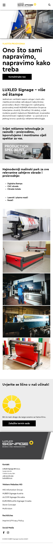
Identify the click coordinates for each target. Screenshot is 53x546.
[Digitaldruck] (26, 225)
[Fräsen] (26, 257)
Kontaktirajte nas (17, 77)
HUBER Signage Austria (12, 494)
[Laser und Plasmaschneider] (26, 321)
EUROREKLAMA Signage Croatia (16, 501)
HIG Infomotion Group (12, 490)
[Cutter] (26, 354)
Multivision (7, 509)
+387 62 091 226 (7, 476)
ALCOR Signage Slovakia (13, 497)
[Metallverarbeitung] (26, 289)
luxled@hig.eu (7, 478)
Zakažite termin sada (19, 423)
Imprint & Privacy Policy (13, 521)
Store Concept (9, 505)
